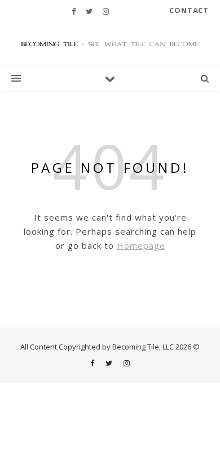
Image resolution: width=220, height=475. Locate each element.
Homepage (141, 245)
